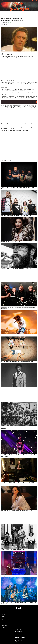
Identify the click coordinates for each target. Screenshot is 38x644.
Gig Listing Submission (4, 625)
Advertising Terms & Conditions (6, 619)
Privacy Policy (3, 614)
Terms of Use (3, 616)
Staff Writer (9, 22)
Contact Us (3, 627)
